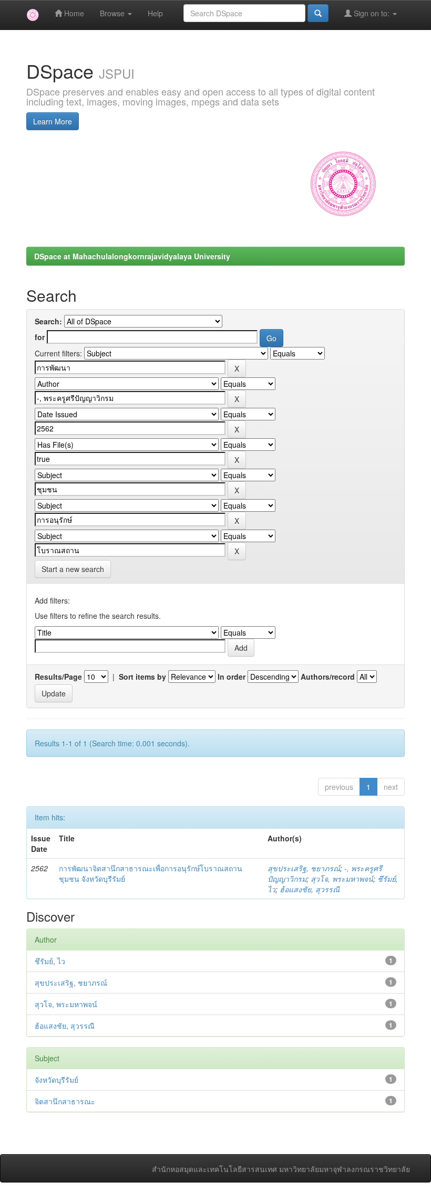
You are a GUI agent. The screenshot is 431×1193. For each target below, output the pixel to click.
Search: (48, 321)
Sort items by (142, 676)
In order (231, 676)
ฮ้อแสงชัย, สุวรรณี (310, 889)
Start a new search (73, 569)
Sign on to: (372, 13)
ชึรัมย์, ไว (50, 961)
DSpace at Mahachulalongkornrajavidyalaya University (132, 256)
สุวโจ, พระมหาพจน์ (342, 878)
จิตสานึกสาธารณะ (65, 1101)
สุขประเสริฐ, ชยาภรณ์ (304, 868)
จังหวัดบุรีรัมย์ (56, 1079)
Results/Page (58, 676)
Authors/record (328, 676)
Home (73, 13)
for (40, 337)
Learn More (52, 121)
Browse (113, 13)
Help (155, 13)
